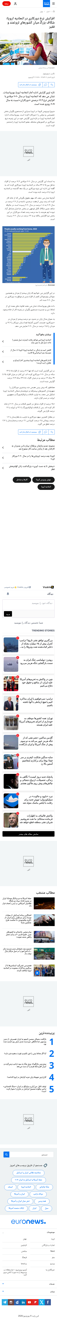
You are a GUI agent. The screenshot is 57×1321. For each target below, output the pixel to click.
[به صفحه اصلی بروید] (46, 3)
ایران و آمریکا (19, 1194)
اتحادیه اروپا (46, 487)
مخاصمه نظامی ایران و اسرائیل (28, 1173)
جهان (41, 12)
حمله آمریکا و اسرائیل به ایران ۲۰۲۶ (28, 1180)
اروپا (53, 1239)
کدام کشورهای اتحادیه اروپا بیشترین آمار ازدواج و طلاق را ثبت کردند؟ (32, 361)
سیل (46, 1208)
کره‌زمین (24, 1245)
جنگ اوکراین (44, 1187)
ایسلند (10, 1187)
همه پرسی (42, 1201)
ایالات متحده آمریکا (16, 1208)
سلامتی (24, 1251)
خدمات (52, 1284)
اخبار (48, 12)
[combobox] (29, 1154)
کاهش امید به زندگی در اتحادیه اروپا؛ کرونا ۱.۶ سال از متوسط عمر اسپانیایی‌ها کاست (31, 351)
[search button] (6, 1154)
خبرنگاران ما (50, 1270)
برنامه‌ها (24, 1264)
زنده (6, 3)
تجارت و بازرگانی (48, 1245)
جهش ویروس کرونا (43, 480)
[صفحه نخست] (54, 11)
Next (52, 1251)
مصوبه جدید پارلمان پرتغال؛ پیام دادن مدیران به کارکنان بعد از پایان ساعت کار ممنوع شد (33, 448)
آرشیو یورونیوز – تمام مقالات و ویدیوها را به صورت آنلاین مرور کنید (15, 1272)
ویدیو (52, 1264)
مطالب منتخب (45, 893)
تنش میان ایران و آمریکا (20, 1201)
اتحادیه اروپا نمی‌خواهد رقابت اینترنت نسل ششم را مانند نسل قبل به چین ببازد (31, 341)
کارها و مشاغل (21, 480)
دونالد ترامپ (38, 1194)
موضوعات (51, 1232)
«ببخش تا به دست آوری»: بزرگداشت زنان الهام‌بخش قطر (32, 468)
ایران (34, 1208)
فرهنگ (24, 1257)
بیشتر (52, 1291)
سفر (53, 1257)
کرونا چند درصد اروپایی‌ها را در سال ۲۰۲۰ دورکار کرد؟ (33, 458)
